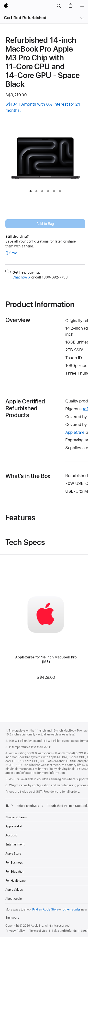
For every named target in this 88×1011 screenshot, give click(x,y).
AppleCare (75, 432)
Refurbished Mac (27, 806)
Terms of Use (38, 931)
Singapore (12, 917)
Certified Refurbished (25, 17)
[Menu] (82, 6)
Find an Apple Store (45, 909)
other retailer (71, 909)
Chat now (21, 277)
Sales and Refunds (64, 931)
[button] (59, 6)
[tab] (31, 191)
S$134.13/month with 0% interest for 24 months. (42, 107)
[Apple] (7, 805)
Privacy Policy (15, 931)
